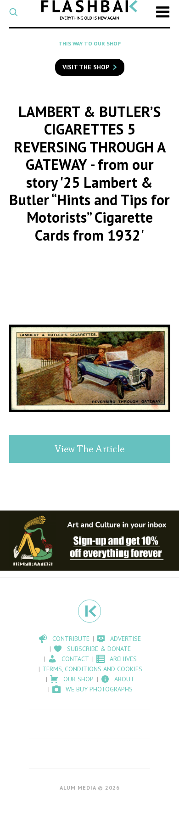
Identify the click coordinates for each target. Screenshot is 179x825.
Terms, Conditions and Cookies (92, 669)
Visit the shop (85, 67)
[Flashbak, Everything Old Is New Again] (89, 10)
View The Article (89, 449)
